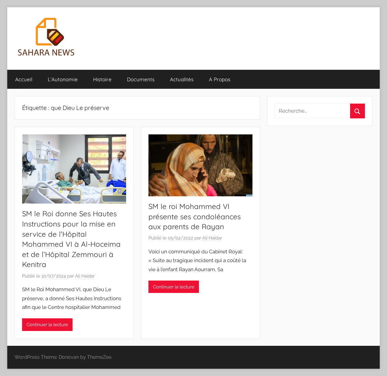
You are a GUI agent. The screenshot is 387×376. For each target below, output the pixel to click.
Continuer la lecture (47, 324)
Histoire (102, 79)
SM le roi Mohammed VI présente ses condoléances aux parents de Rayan (194, 216)
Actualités (182, 79)
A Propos (219, 79)
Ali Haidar (85, 276)
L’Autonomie (63, 79)
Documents (140, 79)
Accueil (23, 79)
